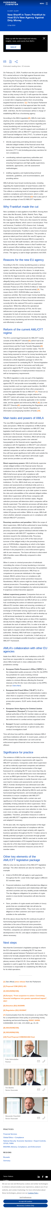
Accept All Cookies (25, 1201)
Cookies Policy (33, 1193)
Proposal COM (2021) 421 (16, 986)
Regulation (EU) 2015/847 (16, 1010)
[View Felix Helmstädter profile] (25, 1052)
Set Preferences (25, 1197)
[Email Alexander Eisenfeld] (38, 1118)
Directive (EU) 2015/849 (15, 1006)
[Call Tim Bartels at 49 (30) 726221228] (43, 1089)
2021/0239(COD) (12, 1028)
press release (20, 982)
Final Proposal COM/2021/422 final (21, 1037)
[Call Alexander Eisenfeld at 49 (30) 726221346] (43, 1118)
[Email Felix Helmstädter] (38, 1061)
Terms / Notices (8, 1176)
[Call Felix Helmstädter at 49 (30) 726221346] (43, 1061)
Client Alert (16, 686)
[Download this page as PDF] (10, 61)
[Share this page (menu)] (16, 61)
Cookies (6, 1180)
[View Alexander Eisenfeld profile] (25, 1109)
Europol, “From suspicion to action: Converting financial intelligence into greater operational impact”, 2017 (25, 998)
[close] (44, 38)
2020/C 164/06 (34, 1020)
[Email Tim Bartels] (38, 1089)
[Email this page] (4, 62)
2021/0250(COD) (12, 991)
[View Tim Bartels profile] (25, 1081)
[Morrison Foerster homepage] (11, 3)
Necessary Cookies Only (25, 1205)
